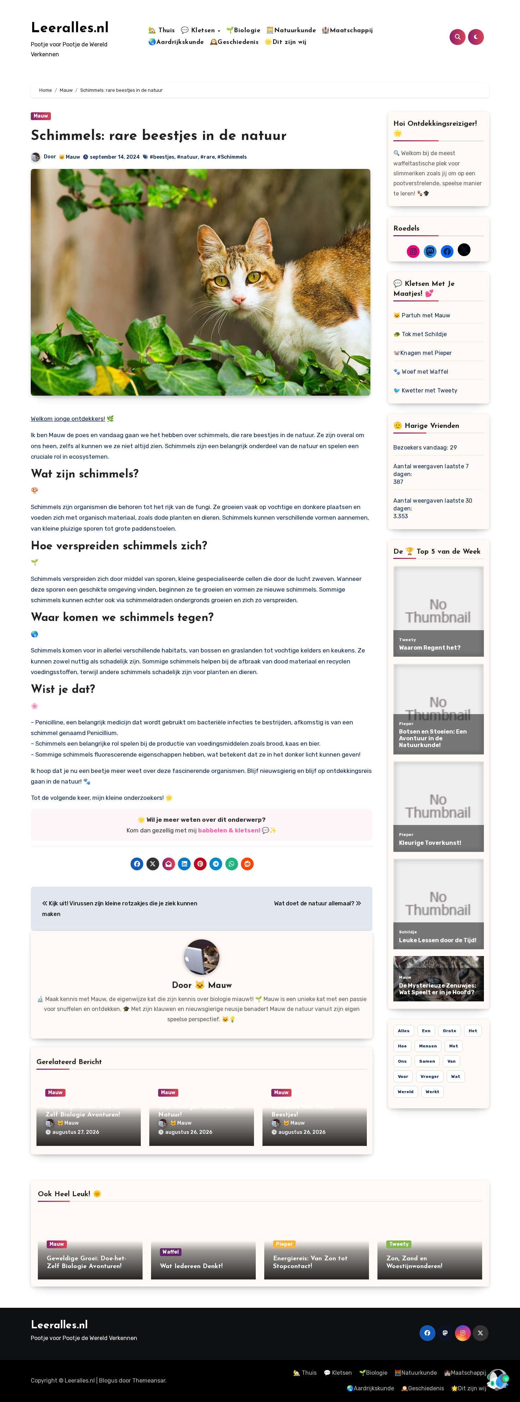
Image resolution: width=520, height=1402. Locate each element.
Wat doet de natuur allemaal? (315, 903)
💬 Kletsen (199, 31)
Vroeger (430, 1076)
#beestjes (162, 157)
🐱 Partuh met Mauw (421, 315)
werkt (432, 1091)
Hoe (402, 1046)
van (451, 1061)
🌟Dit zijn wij (285, 42)
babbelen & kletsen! (229, 830)
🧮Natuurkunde (291, 31)
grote (449, 1030)
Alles (404, 1030)
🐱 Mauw (69, 157)
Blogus (108, 1380)
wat (455, 1076)
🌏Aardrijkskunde (176, 42)
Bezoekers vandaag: (421, 447)
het (473, 1030)
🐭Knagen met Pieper (422, 353)
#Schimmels (232, 157)
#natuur (187, 157)
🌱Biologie (243, 31)
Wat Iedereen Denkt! (191, 1267)
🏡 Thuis (161, 31)
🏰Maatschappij (347, 31)
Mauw (41, 116)
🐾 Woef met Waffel (420, 371)
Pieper (284, 1244)
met (453, 1046)
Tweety (399, 1244)
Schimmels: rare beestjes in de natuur (159, 136)
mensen (428, 1046)
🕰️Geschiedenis (234, 42)
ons (402, 1061)
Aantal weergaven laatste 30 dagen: (432, 504)
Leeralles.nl (70, 29)
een (426, 1030)
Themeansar (148, 1380)
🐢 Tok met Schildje (420, 334)
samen (427, 1061)
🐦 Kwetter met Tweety (425, 390)
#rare (207, 157)
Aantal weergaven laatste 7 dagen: (431, 470)
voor (403, 1076)
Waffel (171, 1252)
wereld (406, 1091)
